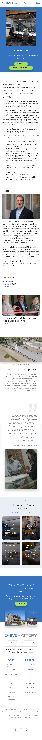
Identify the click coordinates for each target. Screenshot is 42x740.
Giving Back (11, 696)
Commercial (11, 664)
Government (11, 667)
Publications (30, 664)
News (30, 669)
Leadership (11, 699)
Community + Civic (11, 674)
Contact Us (20, 63)
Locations (28, 642)
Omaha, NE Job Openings (20, 67)
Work (11, 660)
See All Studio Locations (20, 513)
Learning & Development (11, 693)
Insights (29, 660)
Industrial (11, 677)
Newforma (14, 709)
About (11, 683)
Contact (12, 642)
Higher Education (11, 672)
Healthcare (11, 669)
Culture (11, 690)
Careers (30, 683)
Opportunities (29, 687)
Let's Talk (20, 604)
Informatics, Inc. (25, 717)
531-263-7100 (7, 286)
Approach (11, 687)
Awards (29, 667)
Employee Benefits (30, 692)
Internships (29, 690)
